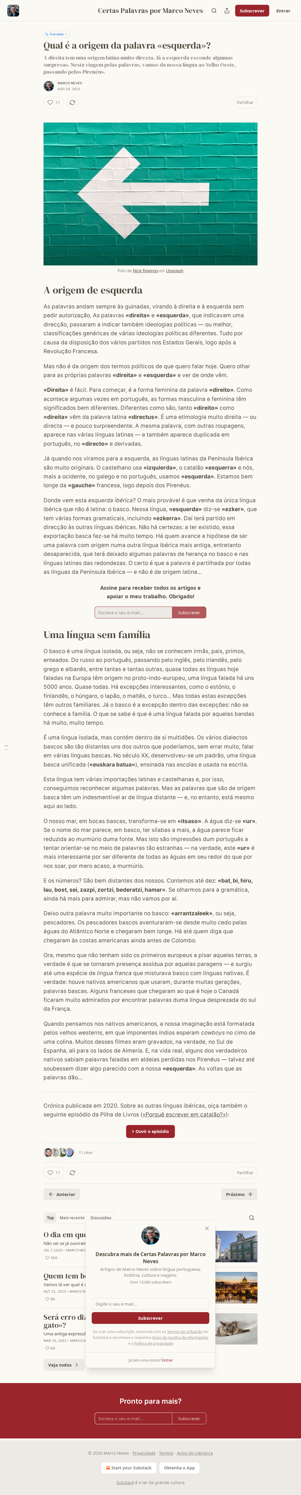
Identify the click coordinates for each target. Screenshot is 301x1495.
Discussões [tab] (101, 1217)
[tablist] (79, 1218)
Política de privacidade (153, 1343)
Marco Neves (70, 83)
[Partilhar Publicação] (227, 10)
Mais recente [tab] (72, 1217)
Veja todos (59, 1365)
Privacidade (144, 1453)
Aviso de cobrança (195, 1453)
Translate (56, 34)
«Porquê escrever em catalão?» (184, 1114)
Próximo (235, 1194)
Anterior (65, 1194)
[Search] (214, 10)
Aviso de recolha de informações (180, 1337)
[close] (207, 1228)
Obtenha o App (179, 1468)
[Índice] (6, 747)
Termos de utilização (185, 1331)
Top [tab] (50, 1217)
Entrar (283, 11)
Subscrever (252, 11)
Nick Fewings (145, 270)
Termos (166, 1453)
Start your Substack (131, 1468)
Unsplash (174, 270)
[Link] (35, 290)
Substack (125, 1482)
